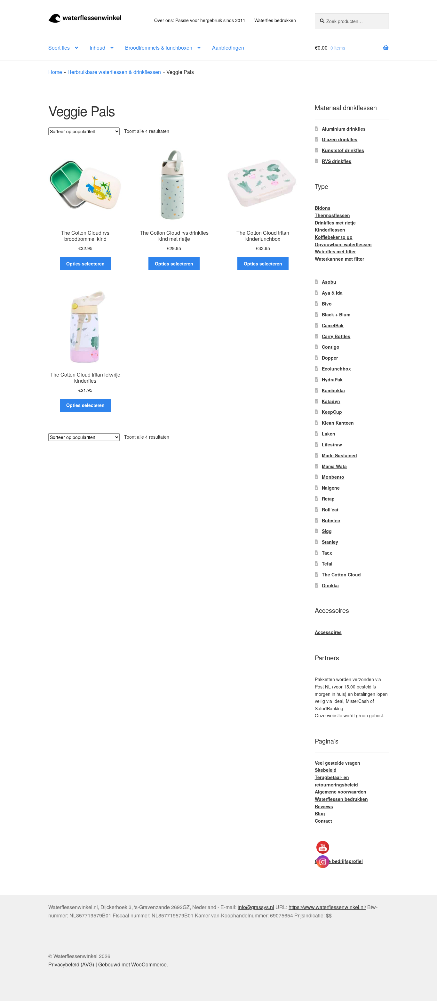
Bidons (322, 208)
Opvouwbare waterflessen (343, 244)
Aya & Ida (332, 292)
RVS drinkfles (336, 161)
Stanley (330, 542)
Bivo (327, 303)
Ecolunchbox (336, 368)
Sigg (327, 531)
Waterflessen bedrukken (341, 799)
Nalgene (331, 487)
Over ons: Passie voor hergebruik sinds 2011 (199, 20)
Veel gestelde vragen (337, 763)
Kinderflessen (330, 229)
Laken (328, 433)
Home (55, 72)
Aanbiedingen (228, 47)
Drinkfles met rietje (335, 222)
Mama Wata (334, 466)
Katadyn (331, 401)
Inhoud (97, 47)
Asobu (329, 282)
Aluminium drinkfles (344, 129)
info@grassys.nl (256, 907)
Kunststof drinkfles (343, 150)
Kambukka (333, 390)
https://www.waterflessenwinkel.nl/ (327, 907)
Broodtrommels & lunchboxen (158, 47)
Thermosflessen (332, 215)
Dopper (330, 357)
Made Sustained (339, 455)
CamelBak (333, 325)
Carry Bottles (336, 336)
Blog (320, 813)
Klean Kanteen (338, 422)
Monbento (333, 477)
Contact (323, 821)
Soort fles (59, 47)
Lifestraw (332, 444)
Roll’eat (330, 509)
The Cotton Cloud (341, 574)
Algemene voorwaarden (340, 791)
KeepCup (332, 412)
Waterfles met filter (335, 251)
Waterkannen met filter (339, 259)
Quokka (330, 585)
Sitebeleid (326, 770)
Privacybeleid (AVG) (71, 964)
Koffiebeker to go (334, 237)
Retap (328, 498)
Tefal (327, 563)
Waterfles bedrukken (275, 20)
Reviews (324, 806)
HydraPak (332, 379)
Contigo (330, 347)
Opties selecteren (85, 263)
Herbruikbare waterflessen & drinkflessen (114, 72)
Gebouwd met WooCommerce (132, 964)
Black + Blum (336, 314)
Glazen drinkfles (339, 139)
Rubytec (331, 520)
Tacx (327, 552)
